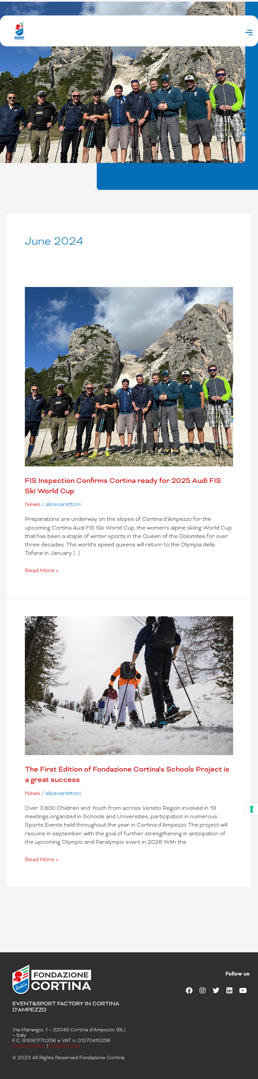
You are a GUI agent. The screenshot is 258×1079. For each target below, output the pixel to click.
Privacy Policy (28, 1046)
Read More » (41, 570)
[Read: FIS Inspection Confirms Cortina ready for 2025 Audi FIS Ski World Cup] (129, 376)
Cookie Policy (65, 1046)
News (32, 504)
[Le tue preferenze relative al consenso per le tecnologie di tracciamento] (251, 809)
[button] (249, 33)
